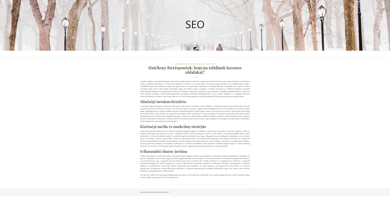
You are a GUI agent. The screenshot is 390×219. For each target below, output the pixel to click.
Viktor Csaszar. (164, 192)
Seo (195, 24)
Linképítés (210, 64)
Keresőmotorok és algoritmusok (190, 64)
